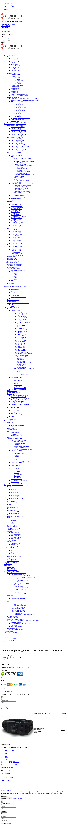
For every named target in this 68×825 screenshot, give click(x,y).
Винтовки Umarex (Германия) (19, 136)
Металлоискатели (12, 57)
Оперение (17, 476)
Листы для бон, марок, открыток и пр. (25, 614)
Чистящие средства (16, 622)
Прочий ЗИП (17, 182)
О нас (5, 753)
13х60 (15, 274)
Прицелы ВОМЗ (22, 173)
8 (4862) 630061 (14, 764)
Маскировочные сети (13, 507)
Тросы (12, 306)
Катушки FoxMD (15, 74)
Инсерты (16, 473)
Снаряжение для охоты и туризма (13, 485)
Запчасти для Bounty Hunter (22, 103)
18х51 (15, 276)
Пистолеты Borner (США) (18, 142)
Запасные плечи (18, 441)
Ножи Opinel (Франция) (20, 337)
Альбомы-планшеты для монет (19, 599)
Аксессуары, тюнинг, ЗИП (14, 438)
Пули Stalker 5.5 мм (16, 241)
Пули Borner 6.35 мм (16, 247)
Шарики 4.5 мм (11, 256)
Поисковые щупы (12, 301)
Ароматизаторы (8, 631)
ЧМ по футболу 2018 (20, 589)
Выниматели (17, 471)
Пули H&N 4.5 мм (16, 210)
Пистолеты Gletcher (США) (18, 145)
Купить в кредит (8, 5)
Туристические (21, 367)
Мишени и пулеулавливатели (19, 194)
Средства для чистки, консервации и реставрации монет (23, 620)
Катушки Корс (15, 89)
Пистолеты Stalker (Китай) (18, 149)
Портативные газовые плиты (15, 516)
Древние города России (24, 579)
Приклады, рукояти (19, 176)
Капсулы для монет (12, 616)
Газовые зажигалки (12, 568)
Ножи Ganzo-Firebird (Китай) (22, 322)
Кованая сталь (18, 385)
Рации (9, 517)
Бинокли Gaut (14, 489)
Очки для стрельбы (16, 198)
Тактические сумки (12, 529)
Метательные (21, 361)
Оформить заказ (5, 744)
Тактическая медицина (13, 528)
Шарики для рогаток (16, 483)
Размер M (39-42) (15, 513)
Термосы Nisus (15, 535)
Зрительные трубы (12, 502)
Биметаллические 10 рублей (22, 576)
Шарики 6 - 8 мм (12, 258)
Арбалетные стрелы (16, 479)
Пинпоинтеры (15, 70)
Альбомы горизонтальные (18, 596)
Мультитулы (10, 394)
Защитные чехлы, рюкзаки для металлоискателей (25, 100)
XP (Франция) (15, 67)
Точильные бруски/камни (18, 414)
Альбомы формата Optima (18, 598)
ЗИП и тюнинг (15, 156)
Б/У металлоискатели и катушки (16, 122)
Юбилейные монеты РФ (17, 574)
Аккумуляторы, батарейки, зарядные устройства (24, 98)
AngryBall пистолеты (13, 558)
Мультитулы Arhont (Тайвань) (19, 395)
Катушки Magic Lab (16, 76)
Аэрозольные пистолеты (18, 270)
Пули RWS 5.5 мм (16, 240)
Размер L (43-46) (15, 511)
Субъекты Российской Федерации (27, 577)
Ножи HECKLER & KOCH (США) (24, 328)
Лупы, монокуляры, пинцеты (15, 619)
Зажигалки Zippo (12, 570)
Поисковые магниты (13, 300)
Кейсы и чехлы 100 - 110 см (22, 189)
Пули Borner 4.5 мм (16, 206)
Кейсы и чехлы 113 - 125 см (22, 191)
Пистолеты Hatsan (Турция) (18, 147)
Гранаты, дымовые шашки (14, 549)
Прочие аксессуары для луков (22, 461)
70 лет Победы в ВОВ (20, 585)
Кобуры (9, 285)
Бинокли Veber (15, 497)
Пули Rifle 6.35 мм (16, 250)
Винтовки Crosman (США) (18, 128)
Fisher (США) (14, 59)
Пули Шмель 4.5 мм (16, 227)
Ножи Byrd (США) (19, 315)
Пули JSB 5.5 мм (15, 237)
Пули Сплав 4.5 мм (16, 225)
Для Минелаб (18, 83)
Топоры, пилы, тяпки (13, 406)
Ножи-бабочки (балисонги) (18, 389)
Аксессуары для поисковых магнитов (18, 303)
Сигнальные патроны (13, 261)
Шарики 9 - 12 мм (12, 259)
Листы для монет (19, 613)
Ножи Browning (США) (20, 313)
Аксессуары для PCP (16, 155)
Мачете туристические (13, 392)
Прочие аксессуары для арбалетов (23, 449)
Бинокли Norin (15, 495)
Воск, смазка (14, 464)
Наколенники (11, 508)
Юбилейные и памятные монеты (16, 573)
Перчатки (10, 555)
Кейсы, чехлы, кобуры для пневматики (22, 183)
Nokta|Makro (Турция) (17, 62)
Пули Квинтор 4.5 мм (17, 222)
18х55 (15, 277)
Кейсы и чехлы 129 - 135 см (22, 192)
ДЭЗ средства (11, 501)
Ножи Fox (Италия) (19, 321)
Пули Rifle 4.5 (14, 213)
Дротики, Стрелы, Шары (14, 468)
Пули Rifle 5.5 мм (15, 238)
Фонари (9, 541)
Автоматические (22, 356)
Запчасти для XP (18, 113)
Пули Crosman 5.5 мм (17, 233)
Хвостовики (17, 477)
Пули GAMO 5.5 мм (16, 234)
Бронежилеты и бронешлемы (15, 500)
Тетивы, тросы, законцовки (21, 446)
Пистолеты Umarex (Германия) (19, 150)
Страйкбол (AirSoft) (9, 547)
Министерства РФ (22, 580)
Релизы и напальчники (20, 458)
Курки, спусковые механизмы (22, 158)
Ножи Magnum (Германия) (21, 331)
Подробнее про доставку (8, 24)
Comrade (13, 519)
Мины (12, 553)
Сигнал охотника (12, 525)
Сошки (16, 179)
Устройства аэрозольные (14, 268)
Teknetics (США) (15, 64)
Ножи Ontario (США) (20, 335)
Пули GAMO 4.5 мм (16, 209)
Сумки (12, 304)
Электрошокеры (12, 267)
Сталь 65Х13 (17, 386)
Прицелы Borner (22, 168)
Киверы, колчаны (16, 465)
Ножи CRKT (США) (20, 319)
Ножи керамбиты (15, 376)
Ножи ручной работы (17, 377)
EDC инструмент (12, 391)
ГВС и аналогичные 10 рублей (22, 583)
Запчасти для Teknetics (20, 112)
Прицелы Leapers (22, 170)
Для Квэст (17, 82)
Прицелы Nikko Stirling (23, 171)
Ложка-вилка (11, 505)
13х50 (15, 273)
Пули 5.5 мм (10, 228)
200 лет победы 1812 (20, 586)
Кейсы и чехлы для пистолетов (23, 185)
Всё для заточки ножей (13, 407)
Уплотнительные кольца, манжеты (24, 180)
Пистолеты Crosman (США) (18, 143)
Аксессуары (10, 567)
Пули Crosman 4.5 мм (17, 207)
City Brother (17, 371)
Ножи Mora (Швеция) (20, 334)
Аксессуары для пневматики (15, 153)
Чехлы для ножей (12, 419)
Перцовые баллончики (13, 282)
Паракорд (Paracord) (12, 417)
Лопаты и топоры (16, 116)
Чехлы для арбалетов (20, 447)
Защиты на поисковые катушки (19, 95)
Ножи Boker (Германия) (20, 312)
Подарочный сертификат (11, 632)
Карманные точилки (16, 409)
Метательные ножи (16, 370)
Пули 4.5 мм (10, 203)
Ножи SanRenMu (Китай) (21, 343)
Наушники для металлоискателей (20, 118)
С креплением (15, 295)
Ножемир (16, 373)
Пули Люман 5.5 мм (16, 243)
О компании (7, 2)
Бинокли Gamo (15, 488)
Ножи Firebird (21, 325)
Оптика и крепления (20, 164)
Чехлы (16, 459)
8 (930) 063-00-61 (5, 26)
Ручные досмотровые (17, 71)
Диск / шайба (14, 291)
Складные (20, 365)
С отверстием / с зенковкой (18, 297)
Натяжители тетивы (19, 443)
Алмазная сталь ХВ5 (20, 379)
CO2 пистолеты (11, 559)
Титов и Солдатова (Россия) (22, 374)
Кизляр (16, 383)
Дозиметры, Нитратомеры (11, 562)
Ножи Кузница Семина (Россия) (23, 353)
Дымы (12, 552)
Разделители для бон (20, 605)
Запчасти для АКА (19, 115)
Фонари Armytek (15, 543)
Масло (12, 416)
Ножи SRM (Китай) (19, 349)
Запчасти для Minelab (20, 107)
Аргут (12, 522)
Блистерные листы (19, 604)
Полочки (16, 455)
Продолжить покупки (6, 798)
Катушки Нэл (14, 92)
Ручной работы (21, 364)
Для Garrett (17, 79)
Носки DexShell (11, 510)
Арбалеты (10, 422)
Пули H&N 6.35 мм (16, 249)
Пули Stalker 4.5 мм (16, 219)
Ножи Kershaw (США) (20, 329)
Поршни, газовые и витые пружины (24, 174)
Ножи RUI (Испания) (20, 340)
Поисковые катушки (13, 73)
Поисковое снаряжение (13, 97)
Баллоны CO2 (11, 201)
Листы (9, 601)
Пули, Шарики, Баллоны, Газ (12, 200)
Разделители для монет (20, 607)
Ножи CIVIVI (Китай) (20, 316)
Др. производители (16, 546)
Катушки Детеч (15, 88)
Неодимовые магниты (13, 288)
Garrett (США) (15, 61)
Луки (8, 431)
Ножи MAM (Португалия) (21, 332)
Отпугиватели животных (14, 264)
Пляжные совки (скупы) (17, 119)
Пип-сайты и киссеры (20, 453)
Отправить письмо (6, 823)
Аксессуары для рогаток (17, 462)
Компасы (9, 504)
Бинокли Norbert (15, 494)
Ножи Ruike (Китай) (19, 341)
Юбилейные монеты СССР (18, 593)
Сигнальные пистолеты (14, 152)
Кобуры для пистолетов (20, 186)
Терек (12, 523)
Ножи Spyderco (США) (20, 347)
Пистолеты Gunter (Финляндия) (20, 146)
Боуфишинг (10, 428)
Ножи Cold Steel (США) (20, 318)
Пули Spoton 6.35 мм (16, 252)
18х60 (15, 279)
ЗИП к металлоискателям (18, 101)
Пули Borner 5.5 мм (16, 231)
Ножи (9, 309)
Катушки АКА (15, 86)
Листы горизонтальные (17, 608)
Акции (6, 8)
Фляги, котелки (11, 540)
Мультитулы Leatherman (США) (20, 398)
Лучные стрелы (15, 482)
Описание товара (9, 691)
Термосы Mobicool (16, 534)
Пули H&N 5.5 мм (16, 235)
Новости (6, 9)
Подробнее (4, 678)
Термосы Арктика (16, 537)
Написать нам (5, 661)
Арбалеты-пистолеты (17, 426)
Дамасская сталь (18, 382)
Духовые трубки (12, 429)
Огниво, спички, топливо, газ (15, 514)
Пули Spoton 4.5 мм (16, 218)
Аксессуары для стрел (17, 470)
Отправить (4, 811)
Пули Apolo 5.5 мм (16, 230)
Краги (15, 452)
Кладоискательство (9, 55)
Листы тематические (16, 602)
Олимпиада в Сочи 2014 (21, 588)
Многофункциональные (24, 362)
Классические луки (16, 434)
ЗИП (12, 280)
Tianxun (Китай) (15, 65)
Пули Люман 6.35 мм (17, 255)
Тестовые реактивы (16, 626)
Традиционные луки (16, 435)
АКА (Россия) (15, 68)
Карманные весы (12, 628)
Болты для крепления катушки (19, 94)
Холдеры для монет (12, 617)
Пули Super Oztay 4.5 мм (17, 221)
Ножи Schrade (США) (20, 344)
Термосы (9, 531)
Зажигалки (7, 565)
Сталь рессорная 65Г (20, 388)
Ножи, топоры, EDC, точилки (12, 307)
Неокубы (13, 298)
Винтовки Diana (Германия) (18, 130)
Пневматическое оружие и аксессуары (15, 124)
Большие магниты (16, 289)
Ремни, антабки (18, 177)
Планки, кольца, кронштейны (25, 167)
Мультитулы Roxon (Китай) (18, 400)
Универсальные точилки (18, 412)
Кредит (6, 759)
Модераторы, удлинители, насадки (24, 161)
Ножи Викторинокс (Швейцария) (20, 404)
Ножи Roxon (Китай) (20, 338)
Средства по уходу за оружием (19, 197)
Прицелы (16, 444)
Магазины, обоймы (19, 159)
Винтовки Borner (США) (18, 127)
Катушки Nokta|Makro (17, 85)
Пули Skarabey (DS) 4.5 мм (18, 216)
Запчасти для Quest (19, 110)
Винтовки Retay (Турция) (18, 133)
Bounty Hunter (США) (17, 58)
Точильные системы (16, 413)
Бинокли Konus (15, 491)
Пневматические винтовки (15, 125)
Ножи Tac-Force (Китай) (21, 352)
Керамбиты (20, 359)
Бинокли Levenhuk (16, 492)
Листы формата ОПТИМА (18, 611)
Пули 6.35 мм (11, 244)
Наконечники (18, 474)
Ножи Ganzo (20, 326)
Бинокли (9, 486)
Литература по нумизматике (15, 629)
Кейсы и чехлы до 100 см (21, 188)
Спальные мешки (12, 526)
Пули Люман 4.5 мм (16, 224)
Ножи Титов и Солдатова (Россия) (24, 368)
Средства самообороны (10, 262)
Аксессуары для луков (17, 450)
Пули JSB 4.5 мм (15, 212)
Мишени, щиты (15, 467)
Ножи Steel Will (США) (20, 350)
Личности (17, 590)
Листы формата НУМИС (18, 610)
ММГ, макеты (8, 564)
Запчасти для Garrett (19, 106)
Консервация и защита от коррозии (21, 623)
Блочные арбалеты (16, 423)
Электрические (15, 410)
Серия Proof (14, 625)
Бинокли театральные (17, 498)
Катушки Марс (15, 91)
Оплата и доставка (9, 6)
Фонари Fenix (14, 544)
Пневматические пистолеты (15, 137)
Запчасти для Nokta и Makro (22, 109)
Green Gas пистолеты (13, 561)
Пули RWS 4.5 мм (16, 215)
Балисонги (20, 358)
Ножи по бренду (15, 310)
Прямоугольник (15, 294)
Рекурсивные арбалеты (17, 425)
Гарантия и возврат (9, 3)
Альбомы (10, 595)
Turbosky (13, 520)
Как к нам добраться (6, 39)
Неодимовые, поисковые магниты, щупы (15, 286)
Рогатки (9, 437)
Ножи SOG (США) (19, 346)
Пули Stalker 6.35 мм (16, 253)
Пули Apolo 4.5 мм (16, 204)
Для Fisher (17, 77)
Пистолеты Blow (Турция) (18, 140)
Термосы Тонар (15, 538)
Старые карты (15, 121)
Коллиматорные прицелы (24, 165)
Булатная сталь (18, 380)
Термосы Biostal (15, 532)
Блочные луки (15, 432)
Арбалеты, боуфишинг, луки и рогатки (15, 420)
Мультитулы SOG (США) (18, 401)
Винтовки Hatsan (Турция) (18, 131)
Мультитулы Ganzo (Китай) (18, 397)
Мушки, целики (18, 162)
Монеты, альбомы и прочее (11, 571)
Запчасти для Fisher (19, 104)
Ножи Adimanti (21, 323)
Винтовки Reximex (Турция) (19, 134)
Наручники (10, 283)
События (16, 592)
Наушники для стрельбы (17, 195)
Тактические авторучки (14, 265)
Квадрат (13, 292)
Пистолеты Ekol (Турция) (18, 139)
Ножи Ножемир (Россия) (21, 355)
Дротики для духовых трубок (19, 480)
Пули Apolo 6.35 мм (16, 246)
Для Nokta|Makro (18, 80)
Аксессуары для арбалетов (18, 440)
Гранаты (13, 550)
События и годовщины (23, 582)
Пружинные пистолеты (14, 556)
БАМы (12, 271)
